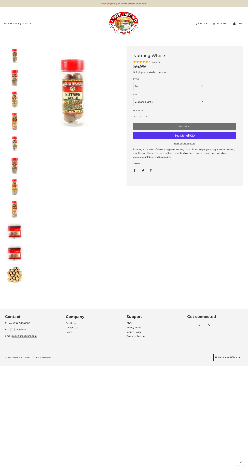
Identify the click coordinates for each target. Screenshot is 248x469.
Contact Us (72, 327)
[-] (134, 116)
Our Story (71, 323)
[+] (146, 116)
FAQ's (129, 323)
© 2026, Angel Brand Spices (18, 357)
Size (135, 94)
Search (69, 331)
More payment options (184, 143)
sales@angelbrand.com (24, 335)
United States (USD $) (16, 23)
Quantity (138, 110)
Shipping (138, 72)
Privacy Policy (134, 327)
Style (136, 79)
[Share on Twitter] (143, 170)
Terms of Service (136, 336)
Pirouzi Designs (43, 357)
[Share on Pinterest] (151, 170)
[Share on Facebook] (135, 170)
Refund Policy (134, 331)
